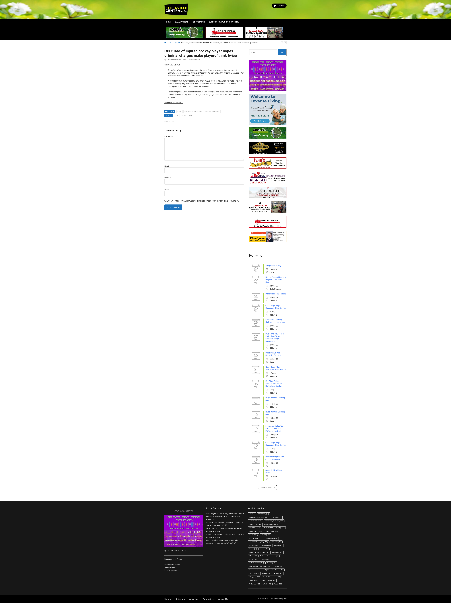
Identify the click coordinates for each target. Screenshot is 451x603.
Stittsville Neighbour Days (273, 471)
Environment (255, 531)
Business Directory (172, 564)
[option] (234, 42)
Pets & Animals (256, 563)
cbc (177, 115)
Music (253, 556)
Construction (255, 524)
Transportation (268, 580)
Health (253, 545)
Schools (254, 573)
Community (255, 521)
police (191, 115)
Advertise (194, 599)
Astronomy (263, 514)
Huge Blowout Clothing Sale (275, 398)
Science (266, 573)
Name (167, 166)
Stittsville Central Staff (176, 59)
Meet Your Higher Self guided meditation (274, 457)
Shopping (254, 577)
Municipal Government (259, 552)
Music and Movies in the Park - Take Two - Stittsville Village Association (275, 337)
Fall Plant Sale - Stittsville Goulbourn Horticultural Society (273, 383)
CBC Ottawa (174, 64)
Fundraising (271, 538)
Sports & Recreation (212, 111)
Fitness (265, 535)
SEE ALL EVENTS (268, 487)
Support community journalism (224, 22)
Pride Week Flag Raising (275, 293)
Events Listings (170, 570)
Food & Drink (255, 538)
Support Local (169, 567)
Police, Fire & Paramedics (193, 111)
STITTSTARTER (199, 22)
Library (264, 549)
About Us (223, 599)
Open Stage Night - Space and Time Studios (275, 306)
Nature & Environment (270, 556)
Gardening (276, 542)
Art (252, 514)
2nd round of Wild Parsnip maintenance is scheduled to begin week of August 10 (214, 43)
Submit (168, 599)
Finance (253, 535)
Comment (169, 136)
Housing (278, 545)
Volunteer (254, 584)
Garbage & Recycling (258, 542)
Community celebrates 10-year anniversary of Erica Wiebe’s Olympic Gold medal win (225, 516)
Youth (278, 584)
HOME (168, 22)
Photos (271, 563)
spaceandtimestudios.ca (175, 550)
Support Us (208, 599)
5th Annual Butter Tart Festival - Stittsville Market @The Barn (274, 428)
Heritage (266, 545)
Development (271, 524)
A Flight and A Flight (273, 265)
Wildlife (267, 584)
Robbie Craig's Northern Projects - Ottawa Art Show (275, 279)
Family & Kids (271, 531)
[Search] (282, 52)
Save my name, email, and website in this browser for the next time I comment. (202, 201)
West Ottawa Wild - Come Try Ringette (273, 354)
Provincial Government (259, 570)
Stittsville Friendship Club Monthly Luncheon (275, 320)
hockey (183, 115)
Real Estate (277, 570)
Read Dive (210, 522)
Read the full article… (173, 102)
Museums (277, 552)
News (179, 111)
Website (167, 189)
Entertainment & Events (273, 528)
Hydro (253, 549)
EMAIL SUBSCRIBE (182, 22)
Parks (265, 559)
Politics (278, 566)
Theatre (253, 580)
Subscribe (180, 599)
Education (254, 528)
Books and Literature (258, 517)
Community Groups (274, 521)
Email (167, 178)
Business (276, 517)
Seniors (277, 573)
